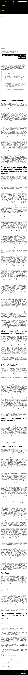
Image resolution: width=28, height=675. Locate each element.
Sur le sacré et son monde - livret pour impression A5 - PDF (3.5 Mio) (15, 76)
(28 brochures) (7, 52)
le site (3, 3)
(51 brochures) (11, 51)
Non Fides (3, 48)
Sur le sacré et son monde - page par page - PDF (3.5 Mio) (14, 80)
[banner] (5, 0)
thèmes (3, 10)
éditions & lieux (5, 5)
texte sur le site (11, 73)
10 (21, 563)
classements (4, 8)
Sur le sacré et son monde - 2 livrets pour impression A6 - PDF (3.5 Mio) (15, 84)
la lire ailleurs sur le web (10, 88)
